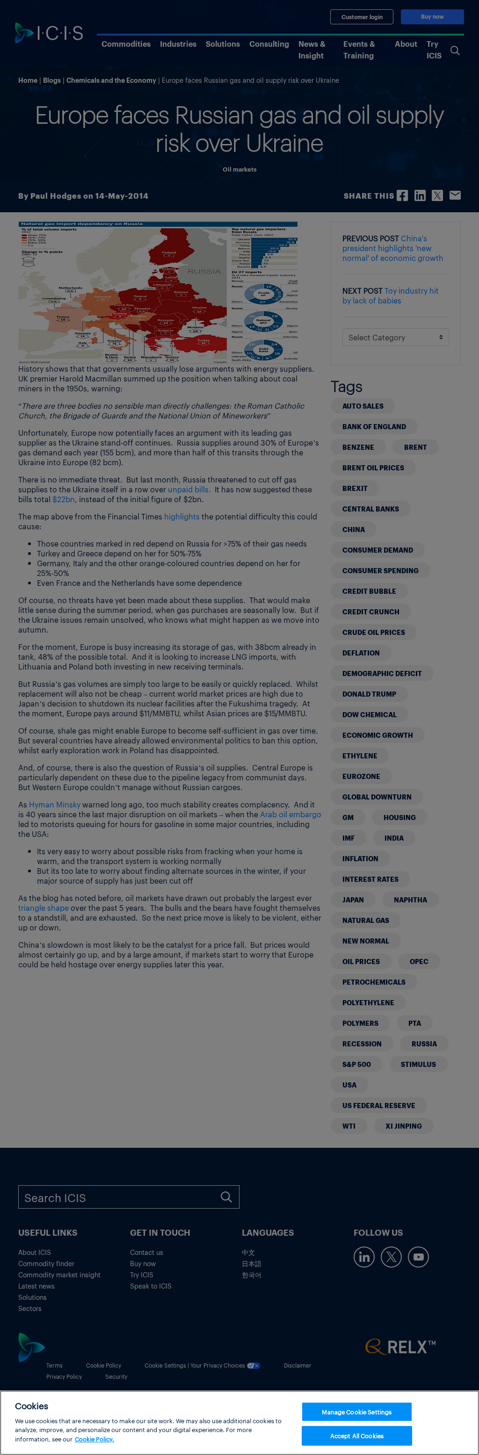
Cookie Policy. (94, 1439)
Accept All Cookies (357, 1436)
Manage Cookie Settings (357, 1412)
